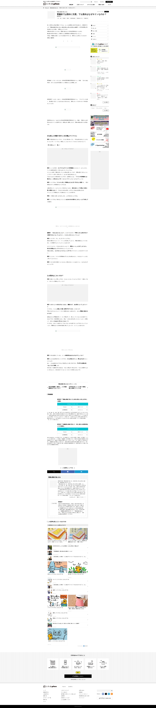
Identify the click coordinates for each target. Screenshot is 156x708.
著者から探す (101, 4)
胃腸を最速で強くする (54, 7)
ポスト (107, 11)
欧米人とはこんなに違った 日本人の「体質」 (70, 512)
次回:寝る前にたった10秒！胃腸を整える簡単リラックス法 (77, 387)
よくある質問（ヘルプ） (66, 699)
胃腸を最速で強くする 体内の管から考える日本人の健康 (63, 27)
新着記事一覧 (45, 692)
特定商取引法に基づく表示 (84, 695)
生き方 (94, 25)
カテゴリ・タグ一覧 (47, 697)
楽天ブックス (80, 406)
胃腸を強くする (80, 18)
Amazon (64, 406)
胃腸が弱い (86, 18)
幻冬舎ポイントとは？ (65, 697)
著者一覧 (45, 699)
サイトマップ (81, 697)
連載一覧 (45, 695)
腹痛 (68, 18)
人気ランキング (80, 4)
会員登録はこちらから (78, 676)
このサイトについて (65, 690)
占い (105, 108)
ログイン (102, 1)
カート (96, 1)
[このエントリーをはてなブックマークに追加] (109, 694)
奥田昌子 (60, 501)
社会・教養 (95, 30)
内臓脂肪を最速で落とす (65, 510)
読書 (94, 33)
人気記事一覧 (45, 694)
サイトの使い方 (64, 692)
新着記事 (71, 4)
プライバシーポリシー (83, 694)
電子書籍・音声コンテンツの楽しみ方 (68, 694)
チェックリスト (99, 108)
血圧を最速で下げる (70, 509)
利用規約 (80, 692)
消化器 (64, 18)
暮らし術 (47, 7)
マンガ (94, 36)
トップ (44, 690)
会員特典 (63, 695)
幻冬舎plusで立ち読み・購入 (72, 404)
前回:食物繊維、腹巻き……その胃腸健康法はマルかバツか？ (58, 387)
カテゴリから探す (91, 4)
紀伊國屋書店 (64, 409)
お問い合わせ (81, 690)
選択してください (80, 497)
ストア (109, 4)
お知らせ (94, 39)
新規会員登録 (109, 1)
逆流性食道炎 (72, 18)
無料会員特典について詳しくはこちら (78, 679)
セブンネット (80, 409)
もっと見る (106, 102)
